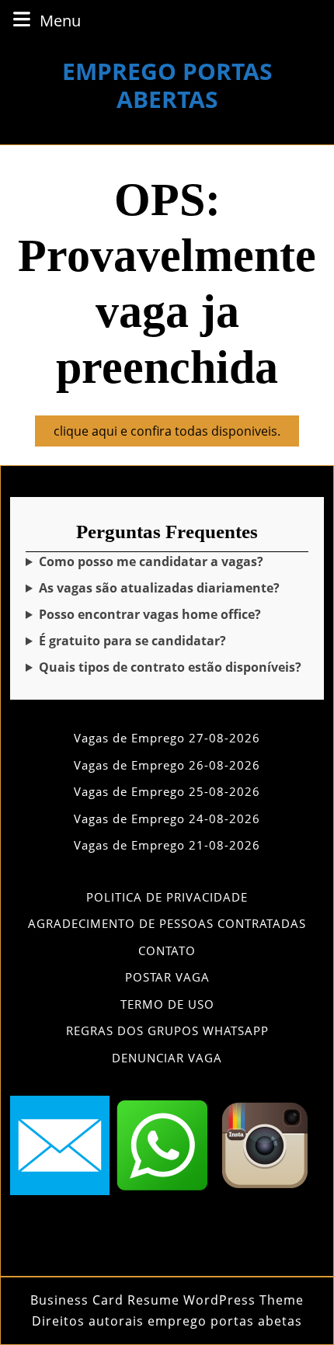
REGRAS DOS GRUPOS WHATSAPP (167, 1030)
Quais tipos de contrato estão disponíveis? (170, 667)
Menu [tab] (60, 20)
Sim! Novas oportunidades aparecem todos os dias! (162, 588)
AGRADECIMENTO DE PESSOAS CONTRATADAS (167, 923)
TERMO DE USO (167, 1004)
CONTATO (167, 950)
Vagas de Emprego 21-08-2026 (167, 845)
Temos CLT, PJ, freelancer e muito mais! (165, 667)
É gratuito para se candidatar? (132, 640)
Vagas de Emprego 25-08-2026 (167, 791)
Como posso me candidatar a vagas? (151, 561)
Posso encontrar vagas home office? (150, 614)
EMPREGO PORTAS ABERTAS (167, 85)
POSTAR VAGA (167, 977)
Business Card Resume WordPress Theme (167, 1300)
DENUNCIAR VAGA (167, 1057)
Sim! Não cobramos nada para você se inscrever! (156, 641)
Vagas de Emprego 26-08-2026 (167, 765)
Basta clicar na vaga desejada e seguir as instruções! (164, 562)
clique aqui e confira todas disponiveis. (176, 434)
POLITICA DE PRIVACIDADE (167, 897)
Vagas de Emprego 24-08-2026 (167, 818)
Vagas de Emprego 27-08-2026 (167, 737)
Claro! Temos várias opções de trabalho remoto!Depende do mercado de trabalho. (165, 615)
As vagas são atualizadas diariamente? (159, 587)
